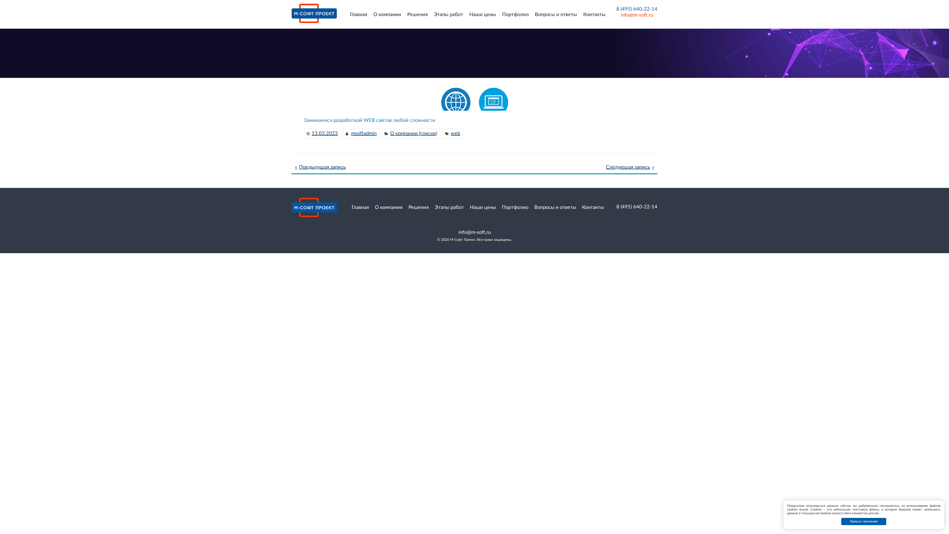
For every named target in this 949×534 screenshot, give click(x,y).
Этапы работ (448, 14)
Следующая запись (628, 167)
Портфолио (515, 14)
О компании (387, 14)
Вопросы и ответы (556, 14)
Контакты (594, 14)
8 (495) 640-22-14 (636, 9)
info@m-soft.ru (637, 15)
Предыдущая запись (322, 167)
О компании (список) (413, 133)
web (455, 133)
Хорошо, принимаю (864, 521)
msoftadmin (364, 133)
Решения (417, 14)
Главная (358, 14)
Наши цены (482, 14)
